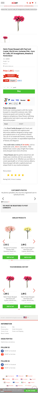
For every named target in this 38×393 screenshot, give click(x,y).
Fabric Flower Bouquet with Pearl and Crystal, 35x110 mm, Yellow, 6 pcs (27, 249)
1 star (8, 175)
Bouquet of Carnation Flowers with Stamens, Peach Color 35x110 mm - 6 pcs (10, 249)
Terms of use (4, 331)
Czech (33, 379)
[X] (1, 390)
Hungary (8, 382)
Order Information (17, 329)
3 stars (15, 175)
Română (30, 376)
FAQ (13, 327)
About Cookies (5, 333)
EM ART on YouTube (9, 354)
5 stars (23, 175)
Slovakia (11, 385)
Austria (16, 379)
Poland (32, 382)
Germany (7, 379)
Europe (17, 382)
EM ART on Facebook (10, 351)
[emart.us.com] (11, 3)
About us (3, 327)
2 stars (12, 175)
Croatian (25, 379)
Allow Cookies (30, 390)
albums (17, 147)
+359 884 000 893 (29, 5)
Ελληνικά (21, 376)
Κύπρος (29, 385)
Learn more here (8, 391)
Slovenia (20, 385)
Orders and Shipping (17, 331)
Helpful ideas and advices (8, 342)
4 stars (19, 175)
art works (26, 145)
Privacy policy (4, 329)
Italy (25, 382)
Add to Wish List (9, 66)
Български (11, 376)
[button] (10, 260)
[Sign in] (30, 3)
